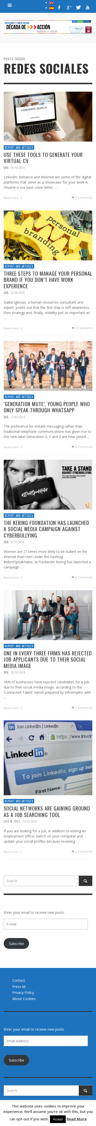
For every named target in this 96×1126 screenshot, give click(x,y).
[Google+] (68, 7)
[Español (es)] (51, 7)
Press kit (19, 986)
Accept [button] (58, 1119)
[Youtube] (87, 7)
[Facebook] (59, 7)
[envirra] (10, 5)
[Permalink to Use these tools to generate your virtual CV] (48, 116)
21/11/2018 (17, 542)
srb (6, 168)
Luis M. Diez (12, 821)
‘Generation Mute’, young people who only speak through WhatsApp (47, 407)
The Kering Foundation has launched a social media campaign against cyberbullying (46, 529)
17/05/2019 (18, 417)
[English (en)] (51, 2)
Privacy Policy (23, 992)
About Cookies (24, 998)
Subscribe (16, 943)
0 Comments (83, 198)
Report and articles (19, 147)
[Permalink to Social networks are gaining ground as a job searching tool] (48, 757)
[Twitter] (78, 7)
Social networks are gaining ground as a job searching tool (47, 811)
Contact (18, 980)
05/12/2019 (18, 168)
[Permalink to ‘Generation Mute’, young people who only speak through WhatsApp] (48, 365)
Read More (77, 1118)
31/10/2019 (18, 293)
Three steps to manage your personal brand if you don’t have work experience (48, 280)
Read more (11, 198)
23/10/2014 (29, 821)
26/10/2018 (18, 672)
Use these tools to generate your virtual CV (43, 158)
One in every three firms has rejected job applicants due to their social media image (48, 659)
